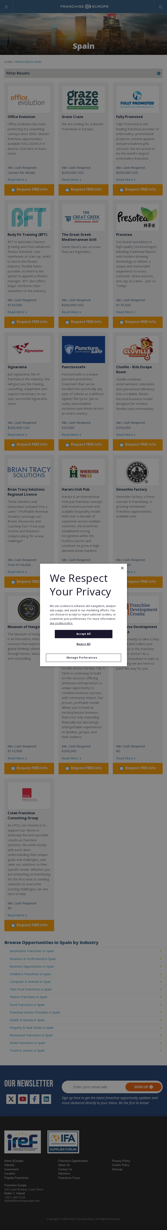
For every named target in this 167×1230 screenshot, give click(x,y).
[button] (83, 658)
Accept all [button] (83, 634)
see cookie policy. (61, 623)
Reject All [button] (83, 644)
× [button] (122, 568)
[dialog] (83, 615)
